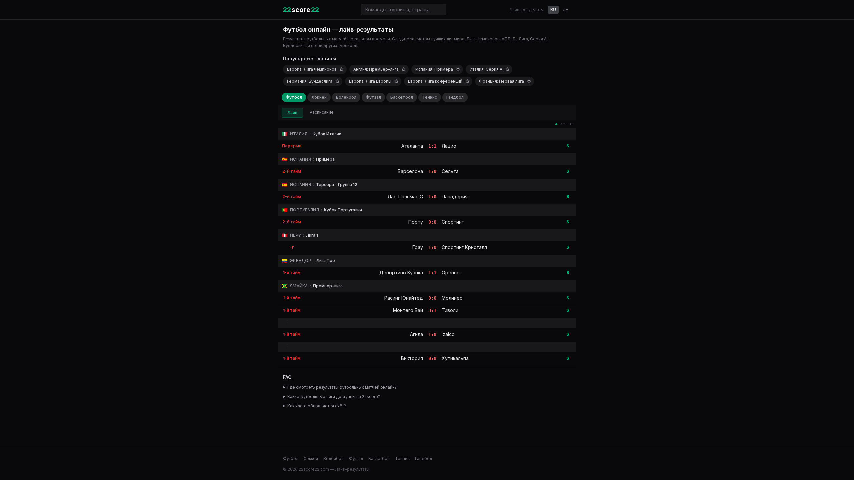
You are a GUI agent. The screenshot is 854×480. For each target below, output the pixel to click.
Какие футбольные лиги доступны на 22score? (333, 396)
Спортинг (453, 222)
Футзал (373, 97)
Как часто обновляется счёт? (316, 405)
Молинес (452, 298)
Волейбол (346, 97)
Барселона (410, 171)
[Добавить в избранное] (341, 69)
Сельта (450, 171)
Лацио (449, 146)
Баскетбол (401, 97)
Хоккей (319, 97)
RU (553, 9)
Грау (417, 247)
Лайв (292, 112)
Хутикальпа (455, 358)
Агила (416, 334)
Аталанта (412, 146)
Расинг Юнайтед (403, 298)
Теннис (429, 97)
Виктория (412, 358)
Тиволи (450, 310)
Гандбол (455, 97)
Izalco (448, 334)
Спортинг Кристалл (464, 247)
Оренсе (451, 272)
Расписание (322, 112)
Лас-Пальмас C (405, 196)
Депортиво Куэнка (401, 272)
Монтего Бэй (408, 310)
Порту (415, 222)
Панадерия (455, 196)
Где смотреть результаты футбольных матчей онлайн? (342, 387)
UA (565, 9)
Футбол (294, 97)
